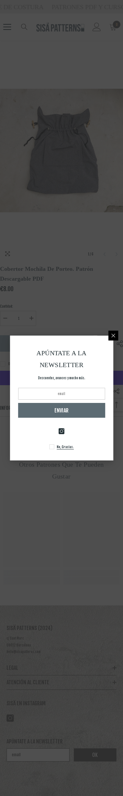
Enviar (61, 410)
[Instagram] (62, 431)
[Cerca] (113, 335)
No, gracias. (65, 447)
